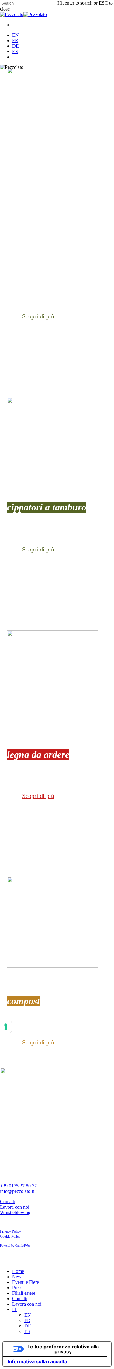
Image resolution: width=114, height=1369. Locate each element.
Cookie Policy (10, 1236)
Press (17, 1287)
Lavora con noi (14, 1207)
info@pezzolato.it (17, 1191)
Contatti (7, 1201)
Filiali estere (23, 1293)
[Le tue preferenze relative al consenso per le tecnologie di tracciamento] (6, 1027)
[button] (38, 316)
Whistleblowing (15, 1212)
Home (18, 1271)
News (17, 1276)
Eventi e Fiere (25, 1282)
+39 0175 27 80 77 (18, 1185)
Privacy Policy (10, 1231)
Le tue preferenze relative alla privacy (63, 1349)
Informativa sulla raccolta (37, 1361)
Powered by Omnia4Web (15, 1245)
